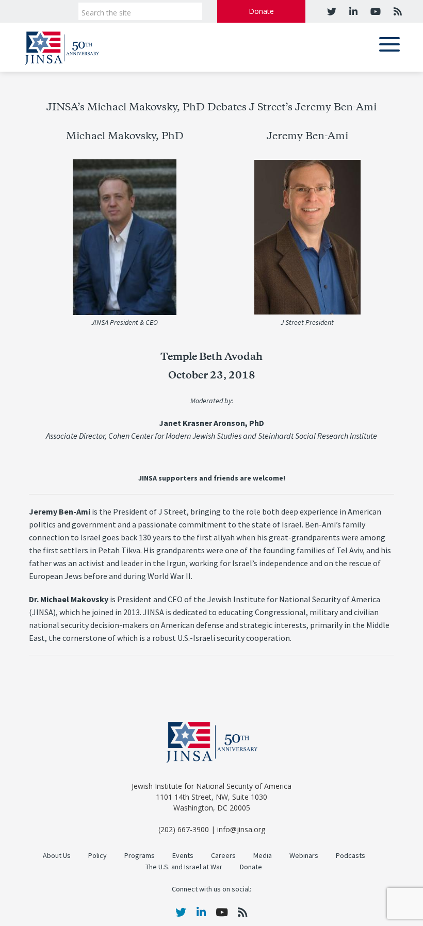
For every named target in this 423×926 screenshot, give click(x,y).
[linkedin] (352, 11)
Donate (261, 11)
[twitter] (331, 11)
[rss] (396, 11)
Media (262, 856)
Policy (97, 856)
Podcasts (350, 856)
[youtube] (374, 11)
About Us (57, 856)
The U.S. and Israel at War (183, 867)
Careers (223, 856)
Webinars (303, 856)
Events (182, 856)
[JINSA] (62, 46)
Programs (139, 856)
